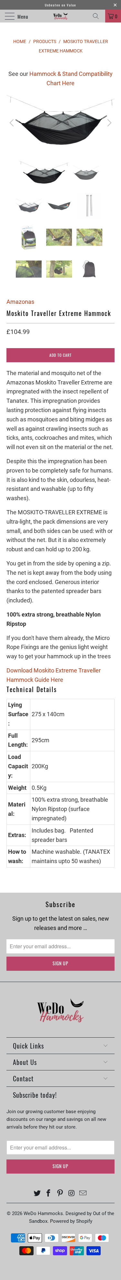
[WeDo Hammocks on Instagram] (71, 1194)
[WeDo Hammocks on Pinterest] (60, 1194)
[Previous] (12, 123)
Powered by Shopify (71, 1221)
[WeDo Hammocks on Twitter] (37, 1194)
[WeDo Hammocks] (60, 16)
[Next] (108, 123)
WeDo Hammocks (43, 1213)
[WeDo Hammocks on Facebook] (49, 1194)
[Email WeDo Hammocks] (83, 1194)
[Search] (98, 16)
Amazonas (20, 301)
